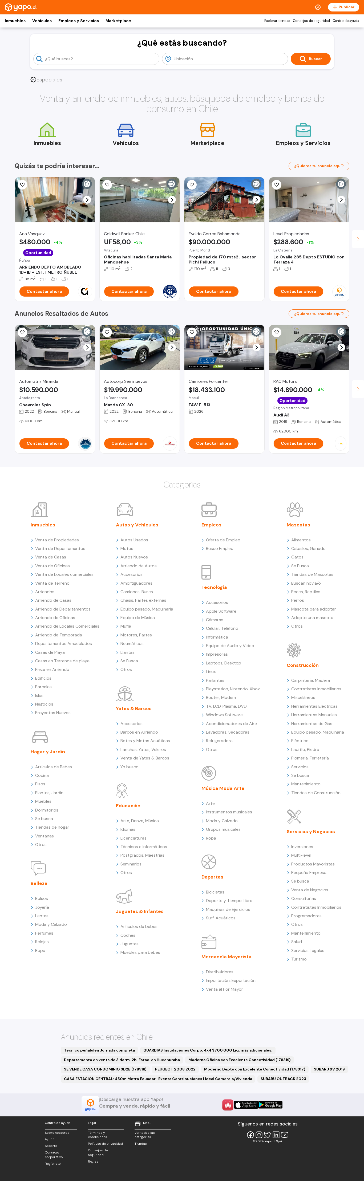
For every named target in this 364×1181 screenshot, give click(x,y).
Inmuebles (15, 20)
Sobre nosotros (57, 1133)
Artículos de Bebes (53, 767)
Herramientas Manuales (314, 715)
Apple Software (221, 611)
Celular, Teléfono (222, 628)
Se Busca (129, 661)
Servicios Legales (307, 950)
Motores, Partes (136, 635)
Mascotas (298, 525)
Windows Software (224, 715)
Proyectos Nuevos (53, 712)
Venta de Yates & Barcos (144, 758)
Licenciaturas (133, 838)
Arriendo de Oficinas (55, 617)
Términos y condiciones (97, 1135)
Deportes (212, 877)
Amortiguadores (136, 583)
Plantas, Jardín (49, 793)
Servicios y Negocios (311, 831)
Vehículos (42, 20)
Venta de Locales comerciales (64, 574)
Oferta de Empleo (223, 540)
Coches (127, 935)
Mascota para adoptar (313, 609)
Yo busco (129, 767)
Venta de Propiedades (57, 540)
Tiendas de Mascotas (312, 574)
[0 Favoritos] (107, 185)
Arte (210, 803)
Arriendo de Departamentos (63, 609)
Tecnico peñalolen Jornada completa (99, 1050)
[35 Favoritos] (276, 185)
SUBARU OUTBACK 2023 (283, 1078)
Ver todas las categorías (145, 1135)
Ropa (40, 950)
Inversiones (302, 846)
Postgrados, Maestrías (142, 855)
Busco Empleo (219, 548)
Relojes (42, 941)
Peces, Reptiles (305, 592)
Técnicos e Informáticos (143, 846)
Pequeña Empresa (308, 872)
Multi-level (301, 855)
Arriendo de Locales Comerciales (67, 626)
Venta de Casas (50, 557)
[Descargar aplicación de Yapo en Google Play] (270, 1105)
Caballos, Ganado (308, 548)
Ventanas (44, 836)
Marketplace (118, 20)
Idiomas (127, 829)
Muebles (43, 801)
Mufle (125, 626)
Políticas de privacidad (105, 1143)
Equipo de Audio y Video (230, 645)
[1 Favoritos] (276, 332)
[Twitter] (267, 1135)
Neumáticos (132, 643)
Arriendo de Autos (138, 566)
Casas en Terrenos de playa (62, 661)
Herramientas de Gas (311, 723)
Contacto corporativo (54, 1154)
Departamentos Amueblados (63, 643)
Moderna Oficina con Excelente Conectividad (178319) (239, 1059)
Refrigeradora (219, 740)
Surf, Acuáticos (221, 918)
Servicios (300, 767)
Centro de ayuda (346, 21)
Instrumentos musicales (229, 812)
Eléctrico (300, 740)
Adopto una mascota (312, 617)
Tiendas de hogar (52, 827)
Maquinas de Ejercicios (228, 909)
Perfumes (44, 933)
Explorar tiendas (277, 21)
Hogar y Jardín (48, 752)
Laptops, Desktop (223, 663)
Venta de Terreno (52, 583)
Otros (41, 844)
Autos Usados (134, 540)
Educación (128, 805)
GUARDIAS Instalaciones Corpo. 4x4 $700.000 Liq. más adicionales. (207, 1050)
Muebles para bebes (140, 952)
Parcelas (43, 687)
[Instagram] (259, 1135)
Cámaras (214, 620)
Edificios (43, 678)
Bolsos (41, 898)
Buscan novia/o (306, 583)
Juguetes (129, 944)
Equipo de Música (137, 617)
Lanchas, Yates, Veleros (143, 749)
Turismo (299, 959)
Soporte (51, 1146)
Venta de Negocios (309, 890)
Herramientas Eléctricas (314, 706)
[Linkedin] (276, 1135)
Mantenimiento (306, 784)
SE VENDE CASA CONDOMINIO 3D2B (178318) (105, 1069)
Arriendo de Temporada (58, 635)
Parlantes (215, 680)
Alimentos (301, 540)
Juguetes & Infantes (140, 911)
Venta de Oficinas (52, 566)
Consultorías (303, 898)
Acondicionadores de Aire (231, 723)
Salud (296, 941)
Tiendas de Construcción (316, 793)
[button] (87, 200)
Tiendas (141, 1143)
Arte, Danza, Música (139, 821)
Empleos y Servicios (78, 20)
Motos (126, 548)
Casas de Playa (50, 652)
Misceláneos (303, 697)
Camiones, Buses (136, 592)
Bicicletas (215, 892)
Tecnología (214, 587)
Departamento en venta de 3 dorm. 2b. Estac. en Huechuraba (122, 1059)
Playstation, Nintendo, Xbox (233, 689)
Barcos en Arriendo (139, 732)
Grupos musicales (223, 829)
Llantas (127, 652)
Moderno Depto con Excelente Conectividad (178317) (254, 1069)
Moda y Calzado (51, 924)
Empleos (211, 525)
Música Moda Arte (222, 788)
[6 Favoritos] (22, 185)
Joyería (42, 907)
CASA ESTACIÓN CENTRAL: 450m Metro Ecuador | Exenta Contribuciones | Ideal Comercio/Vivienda (158, 1078)
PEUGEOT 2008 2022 (175, 1069)
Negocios (44, 704)
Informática (217, 637)
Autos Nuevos (134, 557)
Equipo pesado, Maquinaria (146, 609)
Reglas (93, 1161)
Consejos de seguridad (311, 21)
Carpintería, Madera (310, 680)
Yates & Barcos (134, 708)
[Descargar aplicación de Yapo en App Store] (246, 1105)
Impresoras (217, 654)
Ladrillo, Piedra (305, 749)
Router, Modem (221, 697)
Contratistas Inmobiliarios (316, 689)
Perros (297, 600)
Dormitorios (46, 810)
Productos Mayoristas (313, 864)
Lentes (41, 916)
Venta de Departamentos (60, 548)
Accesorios (131, 574)
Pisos (40, 784)
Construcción (303, 665)
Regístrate (52, 1164)
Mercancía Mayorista (226, 957)
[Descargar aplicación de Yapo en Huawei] (228, 1105)
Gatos (297, 557)
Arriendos (44, 592)
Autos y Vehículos (137, 525)
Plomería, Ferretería (310, 758)
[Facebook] (250, 1135)
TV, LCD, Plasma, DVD (226, 706)
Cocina (42, 775)
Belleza (39, 883)
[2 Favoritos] (192, 185)
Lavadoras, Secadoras (227, 732)
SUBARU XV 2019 (329, 1069)
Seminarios (130, 864)
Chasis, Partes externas (143, 600)
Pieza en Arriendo (52, 669)
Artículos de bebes (138, 926)
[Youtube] (284, 1135)
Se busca (44, 818)
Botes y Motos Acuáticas (145, 740)
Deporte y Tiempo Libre (229, 900)
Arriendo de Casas (53, 600)
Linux (211, 671)
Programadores (306, 916)
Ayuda (49, 1139)
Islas (39, 695)
